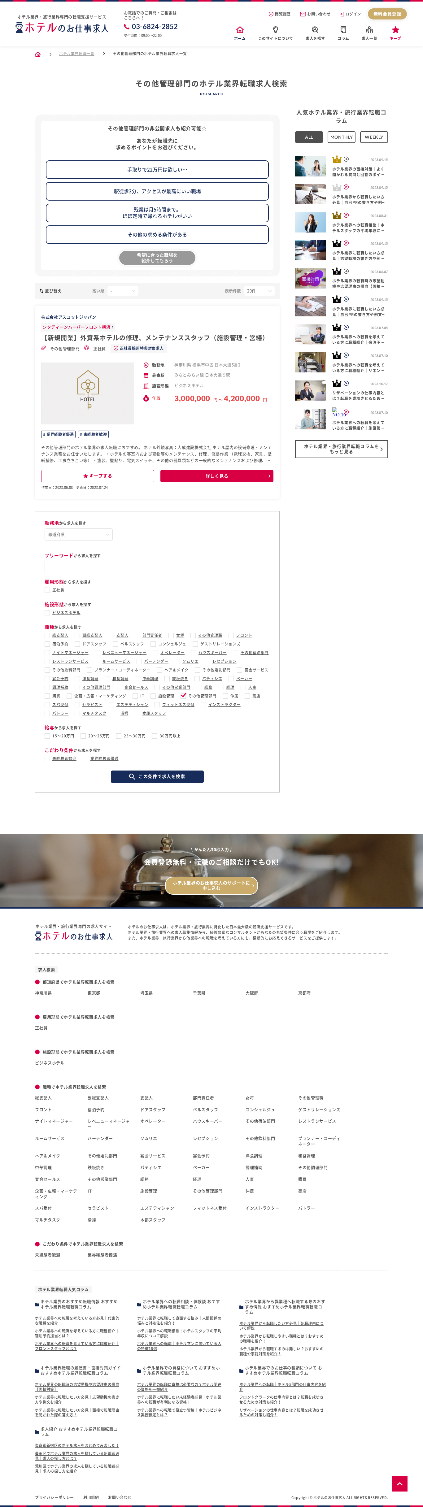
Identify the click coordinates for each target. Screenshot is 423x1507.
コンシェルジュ (172, 644)
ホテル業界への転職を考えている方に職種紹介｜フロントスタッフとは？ (77, 1346)
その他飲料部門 (66, 670)
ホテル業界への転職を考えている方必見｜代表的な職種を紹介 (77, 1320)
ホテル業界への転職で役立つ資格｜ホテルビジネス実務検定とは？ (179, 1412)
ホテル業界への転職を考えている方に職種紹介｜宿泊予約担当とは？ (77, 1333)
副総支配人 (92, 635)
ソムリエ (190, 661)
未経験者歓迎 (94, 434)
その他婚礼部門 (217, 670)
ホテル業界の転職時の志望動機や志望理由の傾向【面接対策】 (77, 1387)
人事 (252, 687)
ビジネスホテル (66, 613)
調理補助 (60, 687)
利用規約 (91, 1497)
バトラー (60, 713)
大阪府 (252, 993)
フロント (244, 635)
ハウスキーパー (212, 652)
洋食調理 (90, 678)
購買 (56, 696)
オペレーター (172, 652)
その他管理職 (210, 635)
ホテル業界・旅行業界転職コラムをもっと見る (341, 449)
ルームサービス (116, 661)
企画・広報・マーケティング (100, 696)
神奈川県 (43, 993)
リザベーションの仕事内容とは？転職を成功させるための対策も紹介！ (281, 1412)
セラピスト (92, 704)
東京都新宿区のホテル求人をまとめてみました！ (77, 1445)
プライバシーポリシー (54, 1497)
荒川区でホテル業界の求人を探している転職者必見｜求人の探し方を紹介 (77, 1468)
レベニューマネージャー (124, 652)
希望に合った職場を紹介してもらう (157, 258)
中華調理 (150, 678)
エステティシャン (132, 704)
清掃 (124, 713)
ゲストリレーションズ (220, 644)
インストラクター (224, 704)
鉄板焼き (180, 678)
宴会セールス (136, 687)
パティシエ (212, 678)
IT (142, 696)
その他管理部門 (64, 349)
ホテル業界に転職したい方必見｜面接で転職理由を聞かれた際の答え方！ (77, 1412)
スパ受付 (60, 704)
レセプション (224, 661)
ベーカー (244, 678)
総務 (208, 687)
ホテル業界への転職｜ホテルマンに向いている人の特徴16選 (179, 1346)
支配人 (122, 635)
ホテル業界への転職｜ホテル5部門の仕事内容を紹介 (282, 1387)
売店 (256, 696)
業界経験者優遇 (60, 434)
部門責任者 (152, 635)
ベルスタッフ (132, 644)
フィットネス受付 (178, 704)
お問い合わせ (319, 14)
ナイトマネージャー (70, 652)
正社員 (99, 349)
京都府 (304, 993)
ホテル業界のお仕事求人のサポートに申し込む (211, 885)
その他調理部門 (96, 687)
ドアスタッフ (94, 644)
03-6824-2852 (155, 27)
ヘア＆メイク (176, 670)
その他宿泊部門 (255, 652)
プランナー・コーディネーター (122, 670)
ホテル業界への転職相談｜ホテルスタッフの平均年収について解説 (179, 1333)
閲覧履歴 (282, 14)
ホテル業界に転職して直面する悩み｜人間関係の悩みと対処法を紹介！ (179, 1320)
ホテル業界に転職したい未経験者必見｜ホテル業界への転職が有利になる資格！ (179, 1399)
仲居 (234, 696)
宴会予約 (60, 678)
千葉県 (199, 993)
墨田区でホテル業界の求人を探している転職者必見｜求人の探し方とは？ (77, 1456)
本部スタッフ (154, 713)
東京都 (94, 993)
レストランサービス (70, 661)
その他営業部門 (176, 687)
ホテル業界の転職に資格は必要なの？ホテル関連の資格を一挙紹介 (179, 1387)
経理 (230, 687)
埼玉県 (146, 993)
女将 (180, 635)
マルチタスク (94, 713)
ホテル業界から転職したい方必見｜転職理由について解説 (281, 1326)
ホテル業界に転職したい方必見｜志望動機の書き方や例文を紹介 (77, 1399)
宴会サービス (257, 670)
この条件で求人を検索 (161, 776)
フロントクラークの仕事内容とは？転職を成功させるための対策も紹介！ (281, 1399)
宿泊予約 (60, 644)
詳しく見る (217, 476)
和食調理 (120, 678)
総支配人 (60, 635)
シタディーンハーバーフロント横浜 (76, 327)
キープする (100, 476)
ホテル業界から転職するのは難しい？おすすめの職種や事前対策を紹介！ (281, 1351)
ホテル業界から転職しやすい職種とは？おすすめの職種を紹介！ (281, 1338)
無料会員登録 (387, 14)
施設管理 (166, 696)
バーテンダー (156, 661)
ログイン (353, 14)
